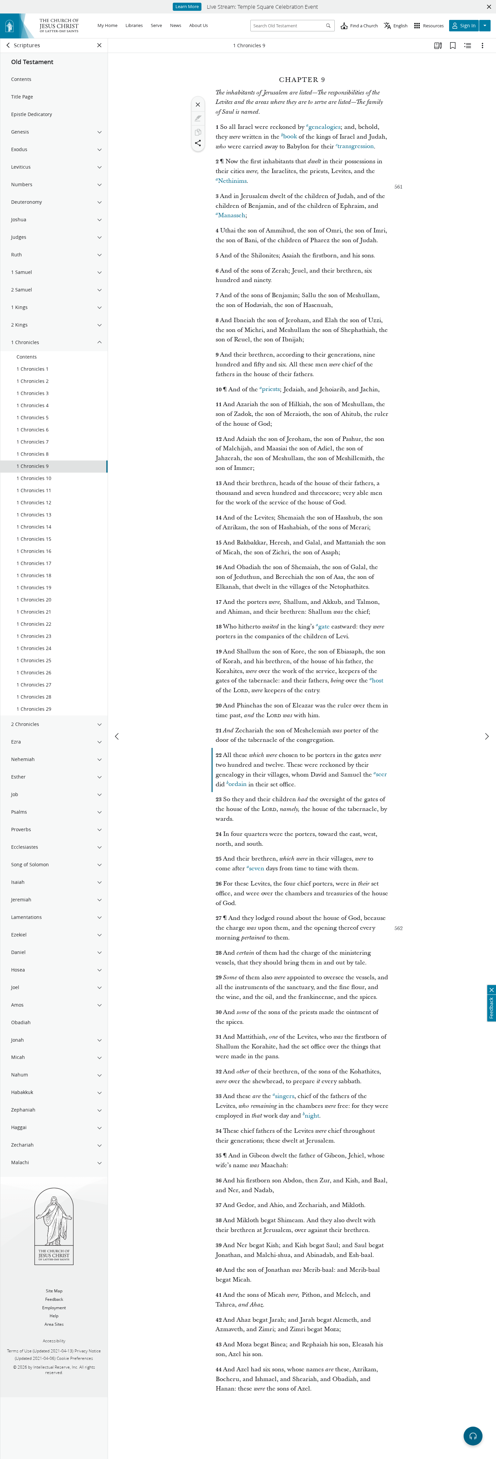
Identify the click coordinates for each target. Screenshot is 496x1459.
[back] (8, 45)
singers (284, 1096)
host (377, 680)
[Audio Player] (473, 1436)
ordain (237, 784)
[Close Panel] (99, 45)
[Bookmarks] (453, 45)
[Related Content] (467, 45)
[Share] (198, 143)
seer (381, 774)
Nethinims (232, 181)
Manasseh (231, 215)
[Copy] (198, 132)
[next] (486, 736)
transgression (355, 146)
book (290, 137)
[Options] (482, 45)
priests (271, 389)
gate (324, 626)
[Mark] (198, 118)
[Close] (198, 104)
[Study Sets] (438, 45)
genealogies (324, 127)
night (312, 1116)
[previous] (117, 736)
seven (256, 868)
